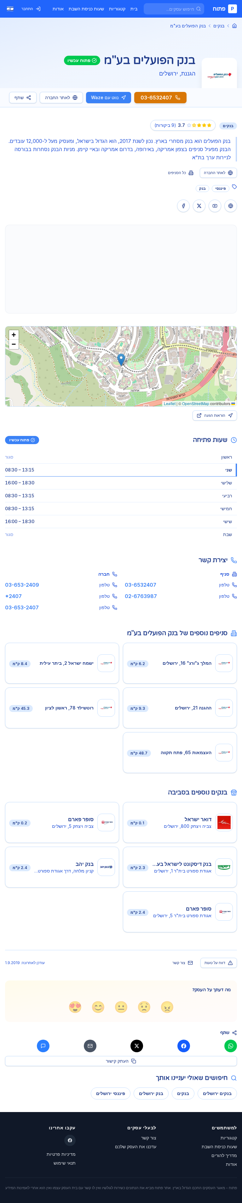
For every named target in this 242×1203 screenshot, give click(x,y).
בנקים (218, 25)
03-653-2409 (22, 585)
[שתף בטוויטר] (136, 1046)
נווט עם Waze (104, 97)
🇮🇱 (10, 8)
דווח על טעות (215, 962)
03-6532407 (140, 585)
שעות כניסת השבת (86, 8)
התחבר (27, 8)
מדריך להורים (224, 1155)
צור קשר (178, 962)
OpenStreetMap (195, 403)
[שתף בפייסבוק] (183, 1046)
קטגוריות (117, 8)
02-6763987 (141, 596)
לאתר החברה (57, 97)
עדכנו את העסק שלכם (135, 1146)
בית (133, 8)
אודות (58, 8)
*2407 (13, 596)
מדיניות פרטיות (61, 1154)
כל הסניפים (177, 172)
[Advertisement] (121, 269)
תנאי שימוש (65, 1163)
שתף (19, 97)
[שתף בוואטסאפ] (230, 1046)
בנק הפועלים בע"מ (188, 25)
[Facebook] (70, 1140)
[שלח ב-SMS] (43, 1046)
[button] (121, 359)
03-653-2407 (22, 607)
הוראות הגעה (214, 415)
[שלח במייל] (90, 1046)
